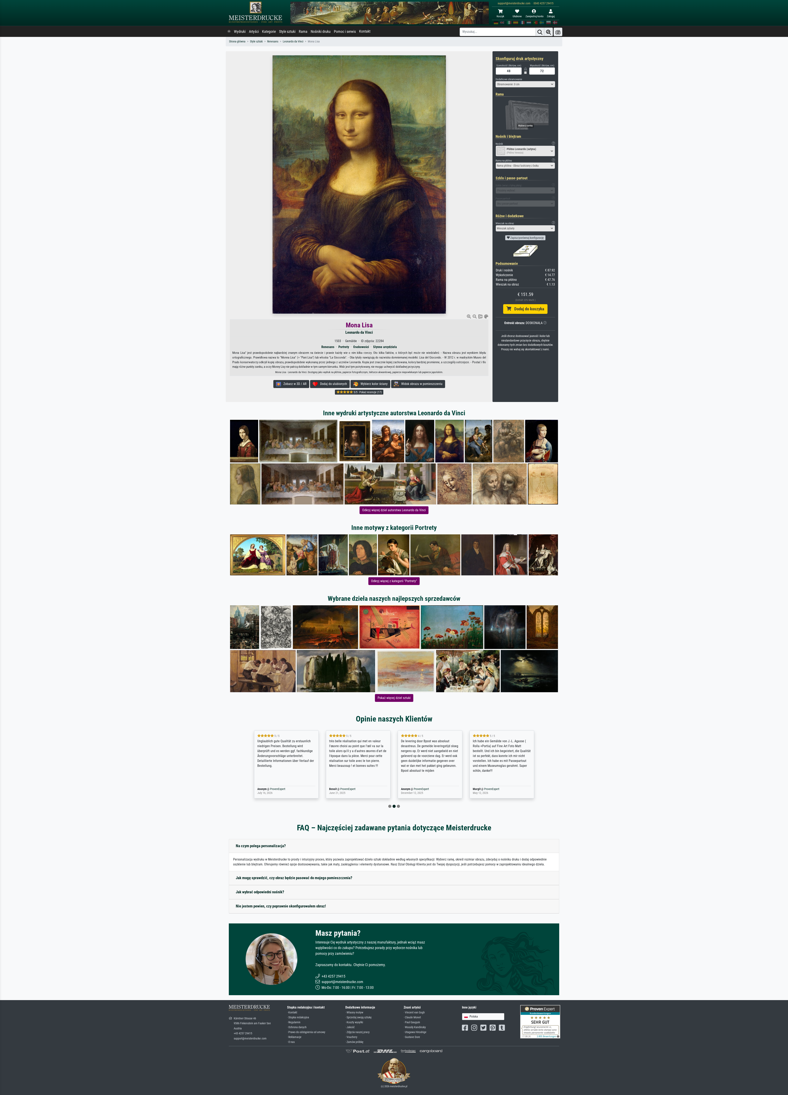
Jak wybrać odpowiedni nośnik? (260, 892)
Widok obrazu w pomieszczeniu (420, 384)
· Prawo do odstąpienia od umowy (306, 1032)
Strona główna (237, 41)
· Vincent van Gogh (414, 1012)
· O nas (291, 1042)
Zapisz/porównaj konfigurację (527, 237)
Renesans (272, 41)
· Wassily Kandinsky (415, 1027)
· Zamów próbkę (354, 1042)
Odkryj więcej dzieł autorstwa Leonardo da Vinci (394, 510)
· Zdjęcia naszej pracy (357, 1032)
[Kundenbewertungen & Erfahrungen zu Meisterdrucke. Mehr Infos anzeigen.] (540, 1021)
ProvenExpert (271, 789)
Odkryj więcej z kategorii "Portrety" (394, 581)
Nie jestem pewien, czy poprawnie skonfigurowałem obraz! (281, 906)
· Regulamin (293, 1022)
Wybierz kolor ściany (373, 384)
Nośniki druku (321, 32)
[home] (229, 31)
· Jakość (350, 1027)
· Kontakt (292, 1012)
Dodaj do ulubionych (332, 384)
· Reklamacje (294, 1037)
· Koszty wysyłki (354, 1022)
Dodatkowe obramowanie (509, 79)
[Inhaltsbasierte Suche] (548, 32)
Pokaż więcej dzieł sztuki (394, 698)
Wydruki (240, 32)
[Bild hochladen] (558, 32)
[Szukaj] (540, 32)
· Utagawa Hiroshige (415, 1032)
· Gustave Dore (412, 1037)
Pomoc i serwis (345, 32)
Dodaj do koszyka (527, 308)
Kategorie (269, 32)
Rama (303, 32)
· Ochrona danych (297, 1027)
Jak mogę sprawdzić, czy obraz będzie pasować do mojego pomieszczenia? (294, 877)
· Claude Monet (412, 1017)
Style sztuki (287, 32)
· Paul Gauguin (412, 1022)
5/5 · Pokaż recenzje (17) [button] (367, 392)
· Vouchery (351, 1037)
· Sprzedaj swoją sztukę (358, 1017)
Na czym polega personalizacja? (261, 845)
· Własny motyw (354, 1012)
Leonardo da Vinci (293, 41)
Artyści (254, 32)
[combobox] (525, 84)
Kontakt (364, 31)
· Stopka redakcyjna (298, 1017)
